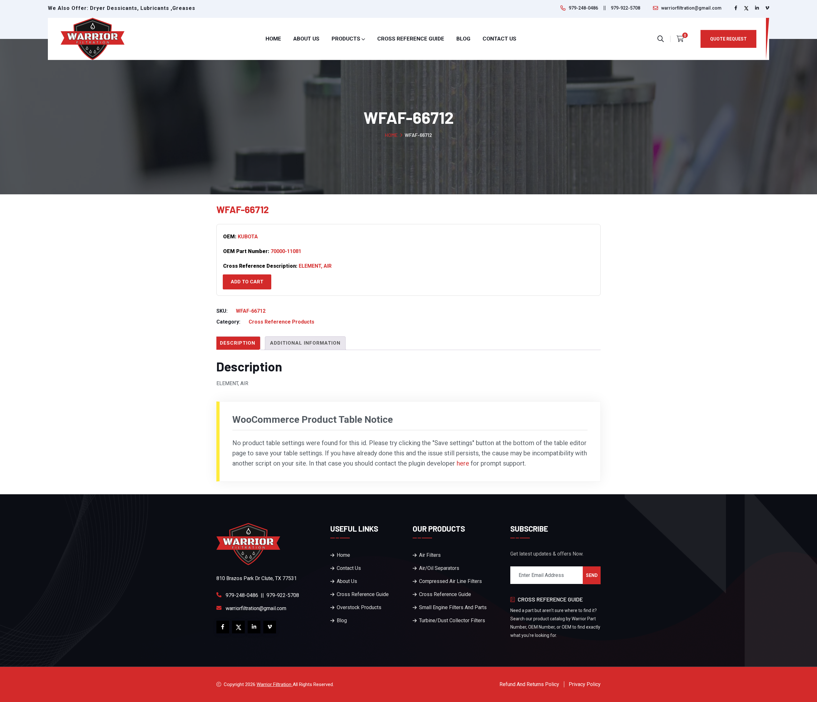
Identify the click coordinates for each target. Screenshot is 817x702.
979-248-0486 (583, 8)
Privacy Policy (585, 684)
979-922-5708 (625, 8)
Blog (463, 38)
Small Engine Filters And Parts (453, 607)
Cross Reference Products (281, 322)
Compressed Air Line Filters (450, 581)
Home (273, 38)
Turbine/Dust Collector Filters (452, 620)
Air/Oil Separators (439, 568)
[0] (680, 39)
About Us (306, 38)
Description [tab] (237, 343)
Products (346, 38)
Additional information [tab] (305, 343)
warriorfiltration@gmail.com (691, 8)
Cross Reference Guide (410, 38)
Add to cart (247, 282)
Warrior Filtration (275, 684)
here (463, 463)
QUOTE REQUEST (728, 38)
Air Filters (430, 555)
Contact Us (499, 38)
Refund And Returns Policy (529, 684)
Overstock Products (359, 607)
